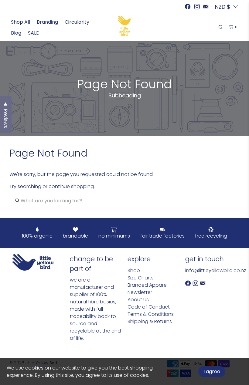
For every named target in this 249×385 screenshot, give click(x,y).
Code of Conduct (149, 306)
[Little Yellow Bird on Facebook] (188, 6)
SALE (33, 32)
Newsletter (140, 292)
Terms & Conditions (151, 314)
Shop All (20, 22)
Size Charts (141, 277)
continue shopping (71, 186)
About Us (138, 299)
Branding (47, 22)
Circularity (77, 22)
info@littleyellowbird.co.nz (215, 270)
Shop (134, 270)
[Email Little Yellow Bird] (206, 6)
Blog (16, 32)
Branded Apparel (148, 285)
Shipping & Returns (150, 321)
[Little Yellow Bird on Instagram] (197, 6)
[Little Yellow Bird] (124, 26)
